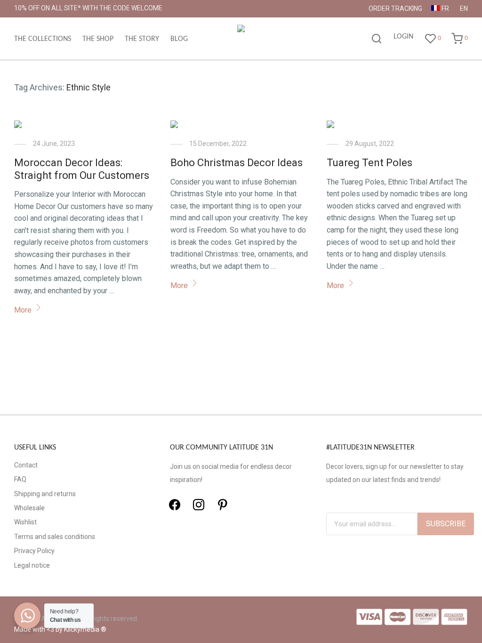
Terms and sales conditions (54, 536)
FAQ (20, 479)
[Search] (376, 39)
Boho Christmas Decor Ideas (236, 163)
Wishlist (25, 522)
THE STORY (142, 39)
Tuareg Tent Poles (369, 163)
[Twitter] (198, 504)
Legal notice (32, 565)
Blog (179, 39)
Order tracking (395, 8)
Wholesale (29, 508)
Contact (26, 465)
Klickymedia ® (85, 629)
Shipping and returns (45, 494)
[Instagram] (222, 504)
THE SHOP (97, 39)
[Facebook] (174, 504)
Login (403, 36)
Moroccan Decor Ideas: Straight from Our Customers (81, 169)
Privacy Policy (34, 551)
